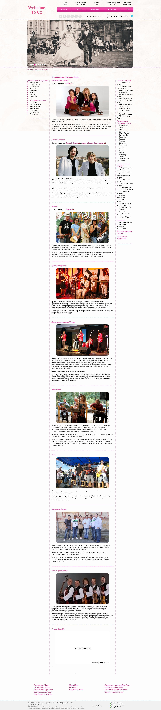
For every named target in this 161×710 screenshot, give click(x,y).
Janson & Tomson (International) (92, 143)
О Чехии (72, 687)
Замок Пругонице (126, 114)
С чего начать (65, 3)
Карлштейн (123, 135)
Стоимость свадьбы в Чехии (116, 690)
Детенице (122, 155)
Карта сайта (97, 705)
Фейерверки (34, 108)
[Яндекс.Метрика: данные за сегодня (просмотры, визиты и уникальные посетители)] (116, 703)
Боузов (121, 153)
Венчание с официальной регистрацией (122, 226)
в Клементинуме (125, 172)
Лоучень (122, 141)
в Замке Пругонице (121, 210)
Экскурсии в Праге (41, 685)
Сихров (122, 139)
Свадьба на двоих (76, 690)
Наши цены (96, 3)
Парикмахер (34, 86)
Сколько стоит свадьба (114, 687)
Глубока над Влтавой (122, 126)
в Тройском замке (125, 187)
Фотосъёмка (34, 83)
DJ (31, 98)
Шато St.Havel (124, 108)
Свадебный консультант (127, 3)
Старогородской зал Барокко (124, 87)
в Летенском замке (126, 189)
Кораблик (33, 110)
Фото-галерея (35, 106)
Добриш (122, 129)
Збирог (121, 157)
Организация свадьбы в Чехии (124, 122)
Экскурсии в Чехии (42, 687)
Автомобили (34, 90)
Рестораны (34, 102)
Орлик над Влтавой (122, 146)
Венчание (95, 9)
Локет (121, 151)
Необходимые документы (81, 3)
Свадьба (79, 9)
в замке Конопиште (121, 200)
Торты (32, 92)
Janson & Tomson (72, 143)
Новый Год (73, 685)
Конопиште (123, 131)
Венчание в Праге (126, 222)
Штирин (122, 143)
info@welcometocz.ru (95, 16)
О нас (127, 9)
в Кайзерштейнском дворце (123, 176)
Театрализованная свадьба (124, 232)
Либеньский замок (126, 90)
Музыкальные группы (38, 100)
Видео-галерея (35, 104)
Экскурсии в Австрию (43, 692)
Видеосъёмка (35, 84)
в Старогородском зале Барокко (125, 169)
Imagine (68, 209)
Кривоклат (123, 137)
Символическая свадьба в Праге (117, 685)
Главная (64, 9)
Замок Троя (123, 106)
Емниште (122, 149)
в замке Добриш (125, 207)
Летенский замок (125, 104)
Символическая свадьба (123, 165)
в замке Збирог (124, 217)
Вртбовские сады (125, 98)
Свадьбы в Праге (124, 80)
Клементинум (124, 92)
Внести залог (35, 114)
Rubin (68, 83)
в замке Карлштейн (121, 196)
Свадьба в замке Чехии (114, 692)
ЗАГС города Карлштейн (123, 160)
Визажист (33, 88)
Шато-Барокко (124, 133)
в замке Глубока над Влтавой (124, 204)
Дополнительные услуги (112, 3)
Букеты (32, 94)
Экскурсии (112, 9)
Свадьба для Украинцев (122, 237)
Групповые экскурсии (43, 694)
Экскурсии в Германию (43, 690)
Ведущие (33, 96)
